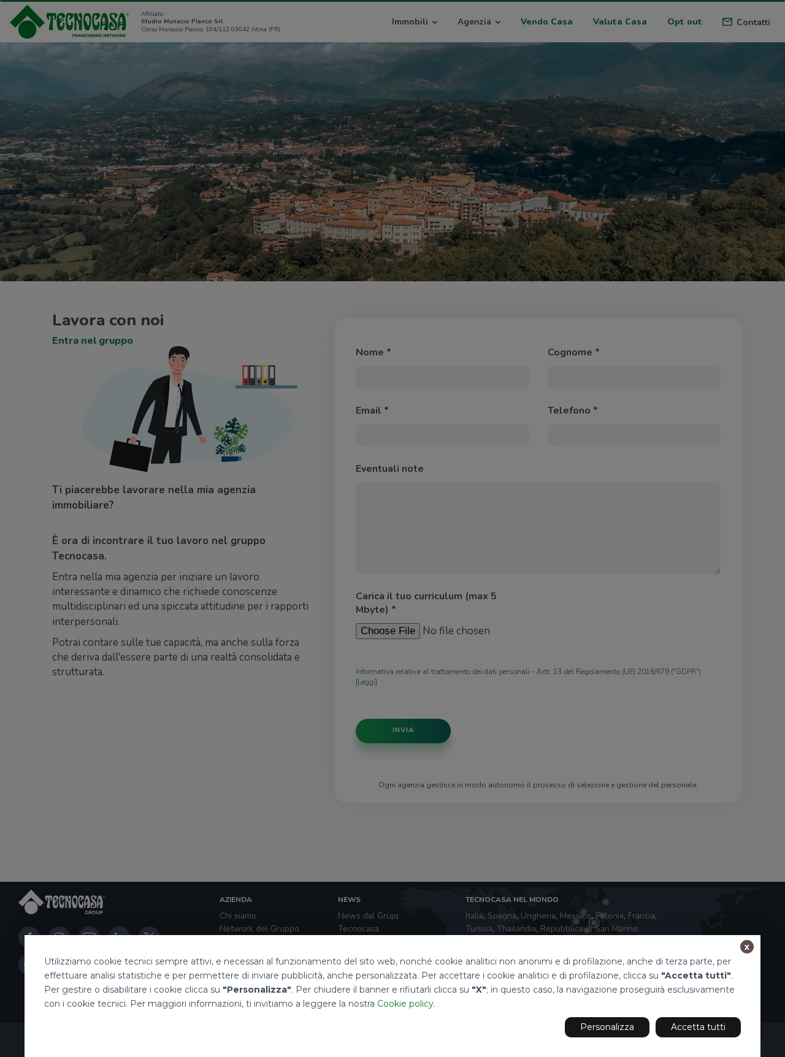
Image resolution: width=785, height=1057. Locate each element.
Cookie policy (405, 1003)
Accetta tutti (698, 1026)
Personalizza (607, 1026)
